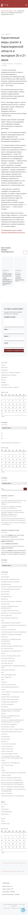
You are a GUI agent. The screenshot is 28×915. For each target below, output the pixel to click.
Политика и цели (5, 823)
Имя (6, 329)
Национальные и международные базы (13, 666)
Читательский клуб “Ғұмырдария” (12, 796)
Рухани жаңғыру (7, 746)
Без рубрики (5, 591)
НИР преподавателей (8, 675)
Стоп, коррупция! (7, 765)
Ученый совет (6, 775)
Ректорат (4, 741)
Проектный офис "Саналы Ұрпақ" (12, 729)
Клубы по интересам (8, 629)
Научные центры (7, 663)
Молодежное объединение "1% (12, 651)
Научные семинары (8, 661)
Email (7, 336)
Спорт (3, 760)
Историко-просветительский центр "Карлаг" (13, 626)
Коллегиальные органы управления (13, 632)
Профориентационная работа (11, 731)
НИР (2, 672)
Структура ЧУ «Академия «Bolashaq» (10, 372)
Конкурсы (4, 637)
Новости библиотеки (8, 684)
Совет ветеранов (7, 749)
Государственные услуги (10, 610)
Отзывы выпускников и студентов (10, 387)
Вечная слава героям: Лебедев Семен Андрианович (12, 536)
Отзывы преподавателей (10, 699)
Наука (3, 653)
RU (2, 435)
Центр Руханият (6, 793)
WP (9, 908)
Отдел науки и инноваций (10, 697)
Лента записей (5, 809)
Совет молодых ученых (9, 753)
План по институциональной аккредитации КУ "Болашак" (11, 710)
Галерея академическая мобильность (11, 442)
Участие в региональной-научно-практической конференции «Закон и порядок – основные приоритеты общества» (13, 552)
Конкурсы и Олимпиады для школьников (11, 640)
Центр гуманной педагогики (11, 777)
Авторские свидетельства (10, 579)
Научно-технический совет (11, 656)
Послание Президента (9, 724)
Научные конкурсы (7, 658)
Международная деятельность (12, 646)
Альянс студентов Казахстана (11, 587)
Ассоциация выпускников (10, 589)
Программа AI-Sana (7, 727)
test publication (9, 541)
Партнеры (4, 707)
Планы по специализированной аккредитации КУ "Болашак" (12, 721)
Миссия (3, 818)
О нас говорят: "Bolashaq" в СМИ (12, 692)
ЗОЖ (15, 11)
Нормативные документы (10, 687)
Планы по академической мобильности (10, 716)
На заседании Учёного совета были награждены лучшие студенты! (13, 523)
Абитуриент (5, 577)
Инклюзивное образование (10, 623)
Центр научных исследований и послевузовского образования (12, 783)
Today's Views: (6, 889)
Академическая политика (10, 582)
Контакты (3, 380)
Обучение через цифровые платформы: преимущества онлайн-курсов (11, 507)
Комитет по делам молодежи (11, 634)
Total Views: (6, 891)
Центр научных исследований (11, 780)
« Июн (2, 416)
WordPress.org (5, 814)
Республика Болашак (8, 744)
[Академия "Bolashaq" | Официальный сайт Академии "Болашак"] (4, 5)
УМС (2, 768)
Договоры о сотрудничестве (11, 613)
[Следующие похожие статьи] (25, 252)
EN (2, 438)
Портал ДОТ (4, 362)
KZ (2, 433)
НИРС (3, 679)
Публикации (5, 736)
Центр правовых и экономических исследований (13, 790)
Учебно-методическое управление (13, 772)
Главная (3, 11)
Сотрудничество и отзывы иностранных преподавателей (12, 757)
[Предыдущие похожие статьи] (21, 252)
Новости (3, 365)
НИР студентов (6, 677)
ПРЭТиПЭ (4, 734)
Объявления (4, 367)
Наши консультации (8, 670)
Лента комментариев (6, 811)
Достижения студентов (9, 618)
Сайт (6, 343)
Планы (3, 713)
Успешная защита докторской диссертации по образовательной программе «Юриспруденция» (13, 519)
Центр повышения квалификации (12, 786)
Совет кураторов (7, 751)
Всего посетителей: (8, 894)
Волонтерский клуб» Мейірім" (11, 601)
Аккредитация (6, 584)
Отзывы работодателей (9, 702)
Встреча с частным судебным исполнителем (19, 277)
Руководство (4, 370)
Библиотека (4, 377)
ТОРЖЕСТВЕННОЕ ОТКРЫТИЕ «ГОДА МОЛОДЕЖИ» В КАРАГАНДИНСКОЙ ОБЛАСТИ (7, 279)
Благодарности (5, 385)
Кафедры (3, 382)
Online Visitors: (7, 886)
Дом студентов (6, 615)
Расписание (5, 739)
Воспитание (9, 11)
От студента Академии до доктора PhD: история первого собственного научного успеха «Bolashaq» (13, 502)
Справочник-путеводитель (10, 763)
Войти (2, 806)
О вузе (3, 689)
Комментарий (10, 317)
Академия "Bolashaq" (7, 63)
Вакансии (4, 599)
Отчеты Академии (7, 704)
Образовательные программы (9, 375)
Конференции (6, 643)
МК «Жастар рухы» (7, 648)
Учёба (3, 770)
